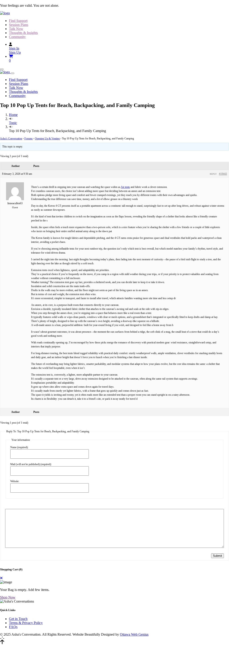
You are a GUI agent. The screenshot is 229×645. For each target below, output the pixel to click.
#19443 (223, 173)
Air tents (125, 187)
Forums (28, 138)
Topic (13, 123)
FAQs (13, 627)
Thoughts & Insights (23, 33)
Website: (14, 481)
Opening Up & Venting (47, 138)
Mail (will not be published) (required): (31, 464)
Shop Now (7, 597)
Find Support (18, 21)
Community (17, 37)
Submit (217, 555)
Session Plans (18, 25)
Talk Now (16, 29)
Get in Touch (18, 619)
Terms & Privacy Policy (26, 623)
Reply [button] (213, 174)
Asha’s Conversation (11, 138)
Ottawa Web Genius (134, 634)
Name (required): (19, 447)
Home (13, 115)
